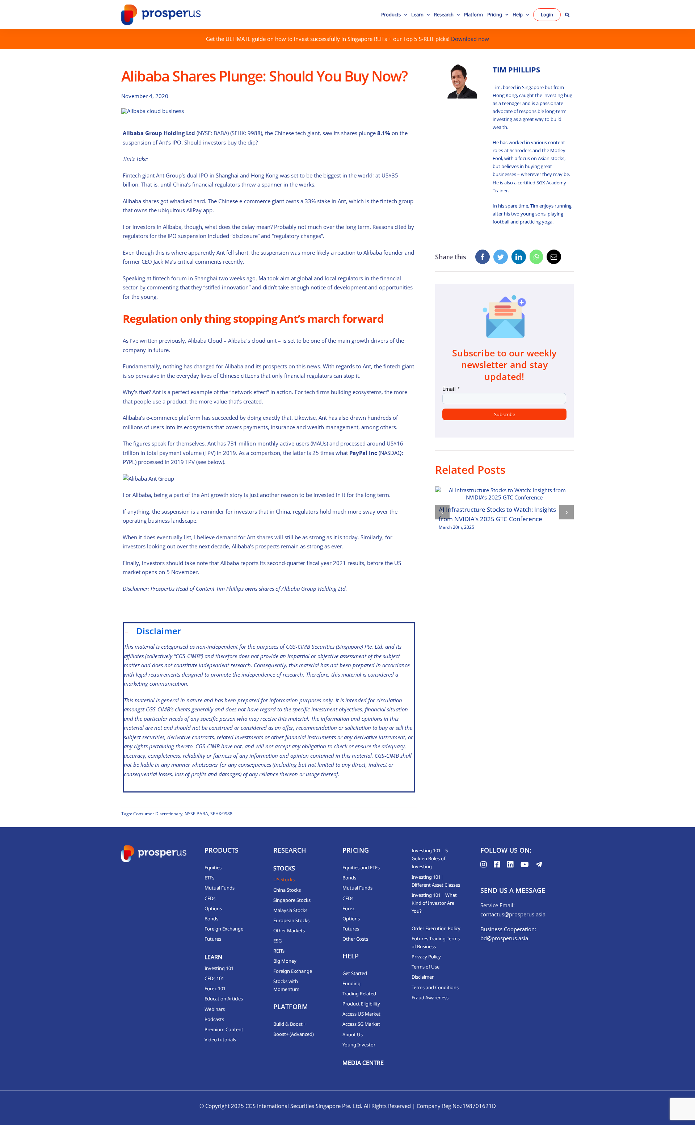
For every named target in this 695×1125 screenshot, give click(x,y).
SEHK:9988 (221, 814)
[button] (567, 14)
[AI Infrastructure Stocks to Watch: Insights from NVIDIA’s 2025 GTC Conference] (504, 493)
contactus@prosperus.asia (513, 914)
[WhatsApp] (536, 257)
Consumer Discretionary (157, 814)
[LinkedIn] (519, 257)
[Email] (554, 257)
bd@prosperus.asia (504, 938)
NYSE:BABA (196, 814)
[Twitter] (501, 257)
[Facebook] (482, 257)
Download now (470, 38)
